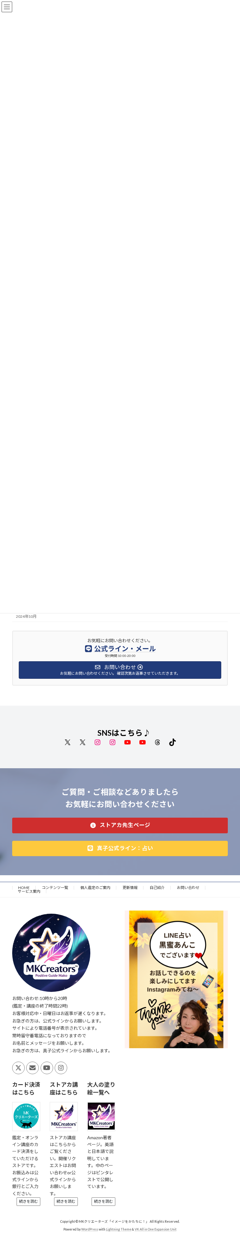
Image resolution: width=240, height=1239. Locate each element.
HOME (24, 887)
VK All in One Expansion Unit (156, 1229)
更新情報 (130, 887)
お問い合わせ (188, 887)
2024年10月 (26, 616)
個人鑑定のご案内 (95, 887)
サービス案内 (29, 891)
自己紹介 (157, 887)
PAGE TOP (228, 1195)
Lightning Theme (118, 1229)
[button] (120, 825)
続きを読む (28, 1201)
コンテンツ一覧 (55, 887)
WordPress (89, 1229)
